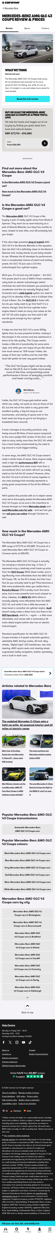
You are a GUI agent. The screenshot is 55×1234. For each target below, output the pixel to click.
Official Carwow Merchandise (13, 1066)
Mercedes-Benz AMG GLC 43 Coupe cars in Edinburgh (27, 989)
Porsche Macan (10, 590)
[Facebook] (4, 1043)
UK (7, 1111)
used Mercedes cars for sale (17, 510)
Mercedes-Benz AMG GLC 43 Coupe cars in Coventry (27, 967)
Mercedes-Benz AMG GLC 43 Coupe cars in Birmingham (27, 913)
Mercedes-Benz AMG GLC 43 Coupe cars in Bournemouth (27, 924)
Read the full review (27, 99)
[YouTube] (24, 1043)
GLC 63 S (31, 300)
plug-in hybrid (36, 242)
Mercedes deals (37, 506)
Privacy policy (32, 1096)
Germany (17, 1111)
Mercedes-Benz (11, 8)
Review (9, 28)
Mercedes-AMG (14, 216)
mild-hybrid (25, 293)
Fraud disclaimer (8, 1096)
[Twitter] (10, 1043)
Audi (48, 608)
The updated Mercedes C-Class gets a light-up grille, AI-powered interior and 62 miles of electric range (27, 725)
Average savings (8, 1140)
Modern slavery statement (29, 1100)
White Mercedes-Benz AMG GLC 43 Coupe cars (27, 889)
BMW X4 (26, 597)
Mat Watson (29, 390)
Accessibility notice (9, 1104)
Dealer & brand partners (38, 1054)
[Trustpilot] (27, 1076)
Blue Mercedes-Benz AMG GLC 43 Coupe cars (27, 860)
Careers (32, 1050)
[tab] (9, 28)
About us (5, 1050)
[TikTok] (30, 1043)
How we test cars (12, 74)
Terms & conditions (9, 1093)
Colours (45, 28)
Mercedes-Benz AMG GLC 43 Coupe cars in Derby (27, 978)
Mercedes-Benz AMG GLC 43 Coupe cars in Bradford (27, 935)
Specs (27, 28)
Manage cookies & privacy (28, 1093)
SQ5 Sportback (10, 615)
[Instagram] (17, 1043)
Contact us (6, 1054)
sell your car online (17, 513)
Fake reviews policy (9, 1100)
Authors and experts (10, 1058)
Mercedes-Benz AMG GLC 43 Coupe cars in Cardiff (27, 957)
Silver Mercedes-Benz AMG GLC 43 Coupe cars (27, 882)
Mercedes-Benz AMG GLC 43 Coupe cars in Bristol (27, 946)
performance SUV (28, 462)
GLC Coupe (17, 572)
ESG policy (21, 1096)
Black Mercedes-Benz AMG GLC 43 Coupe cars (27, 853)
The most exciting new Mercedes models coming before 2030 (40, 754)
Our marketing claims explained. (17, 1136)
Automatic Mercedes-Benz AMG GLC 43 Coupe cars (27, 829)
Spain (29, 1111)
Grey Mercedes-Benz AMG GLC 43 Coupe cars (27, 868)
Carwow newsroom (9, 1062)
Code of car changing (27, 1104)
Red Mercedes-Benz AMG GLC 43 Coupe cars (27, 875)
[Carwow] (10, 2)
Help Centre (8, 1025)
